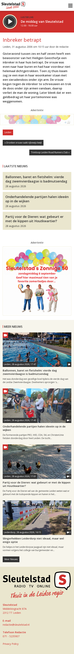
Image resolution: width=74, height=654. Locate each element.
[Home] (13, 4)
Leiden (7, 132)
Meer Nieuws (11, 559)
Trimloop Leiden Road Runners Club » (50, 152)
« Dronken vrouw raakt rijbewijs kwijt (23, 142)
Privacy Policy (10, 644)
